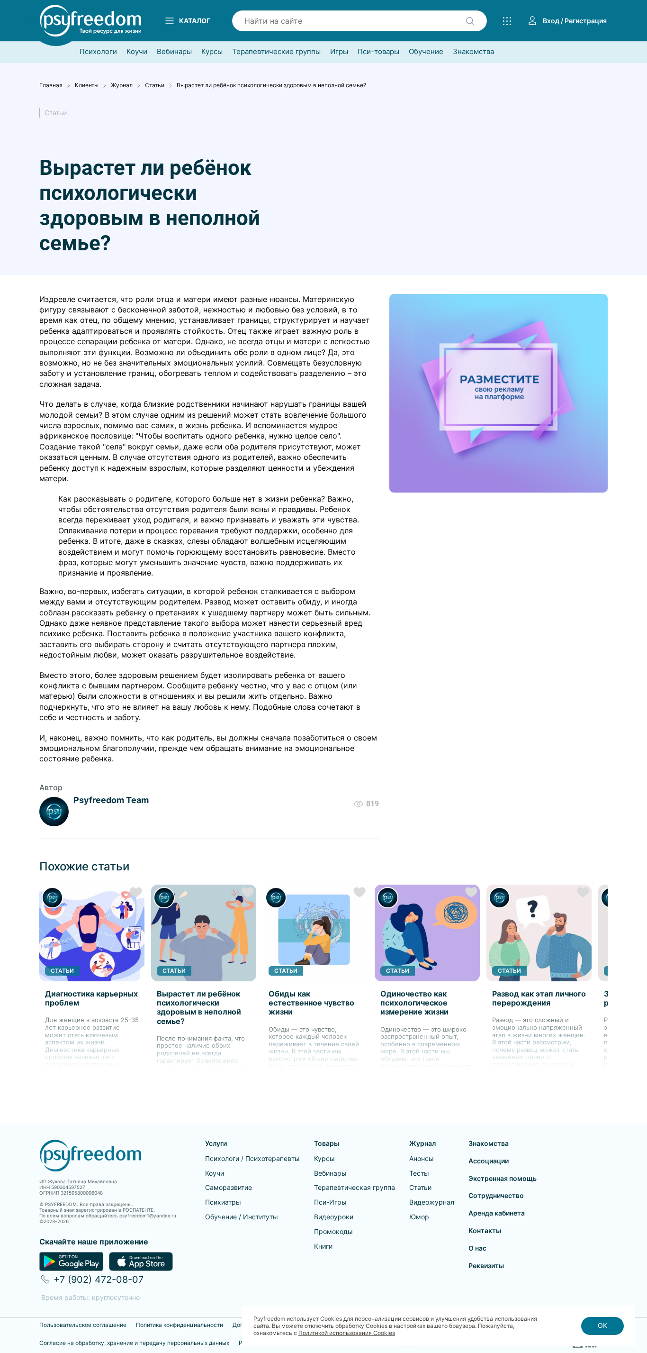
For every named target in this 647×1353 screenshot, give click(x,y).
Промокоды (333, 1231)
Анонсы (421, 1158)
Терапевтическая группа (354, 1187)
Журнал (122, 85)
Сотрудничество (496, 1195)
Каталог (194, 21)
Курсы (212, 51)
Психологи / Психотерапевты (252, 1158)
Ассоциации (488, 1161)
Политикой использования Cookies (346, 1332)
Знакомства (473, 51)
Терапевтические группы (276, 51)
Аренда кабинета (496, 1213)
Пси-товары (378, 51)
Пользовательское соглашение (82, 1325)
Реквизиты (486, 1266)
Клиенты (87, 85)
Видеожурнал (431, 1202)
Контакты (484, 1230)
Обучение (426, 51)
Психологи (98, 51)
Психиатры (223, 1202)
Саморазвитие (228, 1187)
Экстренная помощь (502, 1178)
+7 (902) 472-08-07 (99, 1279)
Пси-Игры (330, 1202)
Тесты (419, 1173)
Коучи (136, 51)
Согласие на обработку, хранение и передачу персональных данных (134, 1343)
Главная (51, 85)
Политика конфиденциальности (179, 1325)
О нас (477, 1248)
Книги (323, 1246)
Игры (339, 51)
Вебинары (174, 51)
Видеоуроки (333, 1217)
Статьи (154, 85)
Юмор (419, 1217)
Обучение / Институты (241, 1217)
